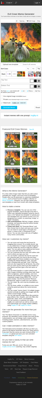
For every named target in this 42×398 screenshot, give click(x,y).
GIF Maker (18, 335)
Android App (21, 378)
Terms (6, 369)
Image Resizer (22, 366)
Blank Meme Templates (11, 362)
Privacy (36, 366)
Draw (38, 21)
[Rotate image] (16, 21)
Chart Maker (34, 362)
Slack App (18, 369)
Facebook (7, 378)
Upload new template (10, 64)
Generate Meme (9, 107)
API (11, 369)
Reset (38, 107)
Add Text (37, 91)
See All (31, 129)
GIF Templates (24, 362)
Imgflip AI (34, 115)
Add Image (32, 21)
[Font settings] (38, 81)
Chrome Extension (32, 378)
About (30, 366)
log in (8, 91)
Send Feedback (21, 372)
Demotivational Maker (9, 366)
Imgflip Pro (14, 305)
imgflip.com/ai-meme (9, 346)
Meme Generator (29, 359)
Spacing (21, 21)
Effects (31, 91)
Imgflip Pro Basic (25, 305)
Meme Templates (7, 200)
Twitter (14, 378)
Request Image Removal (30, 369)
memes (4, 199)
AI (24, 91)
